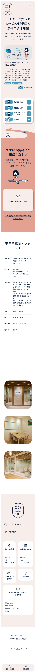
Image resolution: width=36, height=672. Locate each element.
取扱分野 (7, 557)
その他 (7, 611)
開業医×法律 (9, 605)
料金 (6, 560)
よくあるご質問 (9, 562)
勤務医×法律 (9, 603)
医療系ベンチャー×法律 (12, 608)
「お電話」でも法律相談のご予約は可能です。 (18, 217)
